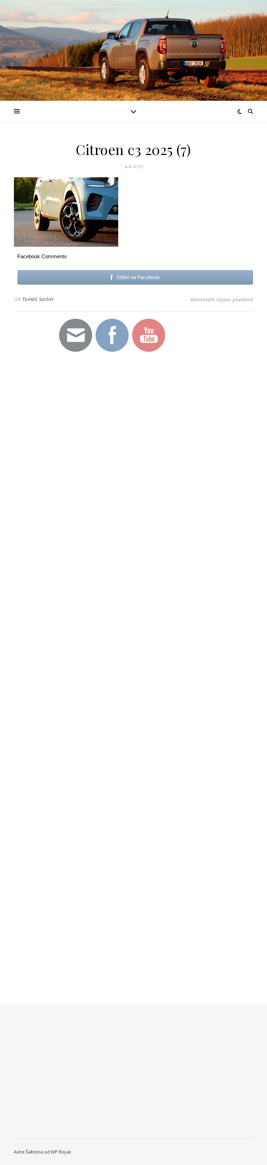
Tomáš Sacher (38, 299)
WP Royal (61, 1152)
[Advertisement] (108, 480)
